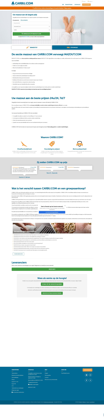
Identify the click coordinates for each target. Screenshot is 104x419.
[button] (52, 206)
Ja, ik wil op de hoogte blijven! (52, 212)
